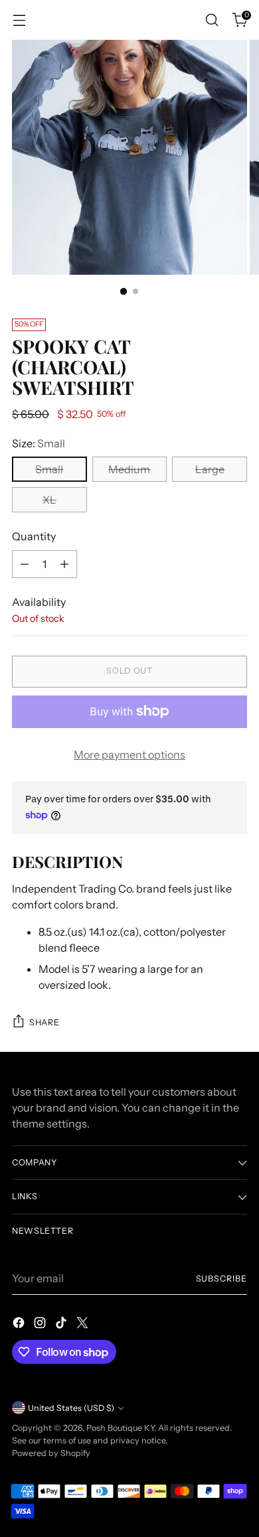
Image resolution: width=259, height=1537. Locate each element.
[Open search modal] (211, 20)
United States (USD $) (71, 1408)
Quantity (34, 536)
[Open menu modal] (19, 20)
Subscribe (221, 1278)
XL (49, 499)
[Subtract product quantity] (25, 564)
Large (209, 469)
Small (49, 469)
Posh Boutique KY (120, 1428)
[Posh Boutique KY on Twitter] (84, 1324)
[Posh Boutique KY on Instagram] (41, 1324)
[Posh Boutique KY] (129, 20)
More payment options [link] (129, 754)
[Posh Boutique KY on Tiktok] (62, 1324)
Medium (129, 469)
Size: (38, 443)
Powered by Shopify (51, 1453)
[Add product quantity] (64, 564)
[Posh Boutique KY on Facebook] (20, 1324)
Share (44, 1022)
